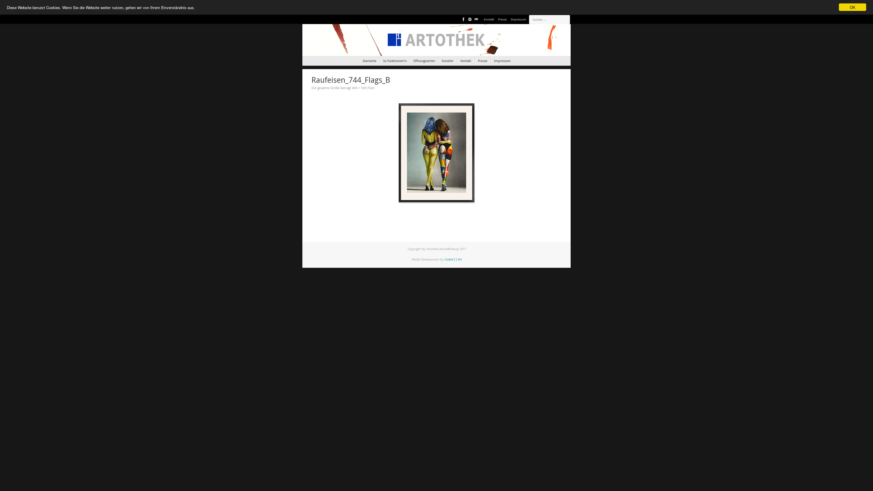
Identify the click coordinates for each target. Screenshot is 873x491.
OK (852, 7)
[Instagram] (470, 19)
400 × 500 (359, 88)
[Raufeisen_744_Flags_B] (436, 153)
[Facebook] (463, 19)
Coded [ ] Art (453, 259)
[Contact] (476, 19)
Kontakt (489, 19)
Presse (502, 19)
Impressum (518, 19)
